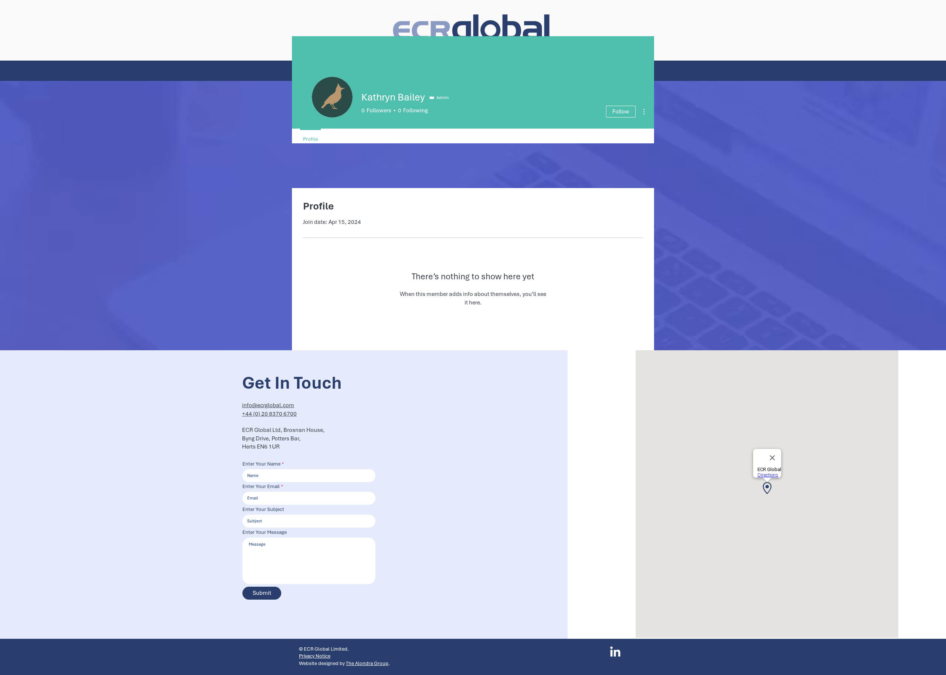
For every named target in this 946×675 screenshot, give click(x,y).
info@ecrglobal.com (268, 405)
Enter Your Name (261, 464)
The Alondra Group (367, 663)
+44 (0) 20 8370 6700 (269, 413)
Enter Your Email (261, 486)
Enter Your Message (264, 532)
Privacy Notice (314, 656)
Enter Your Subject (263, 509)
